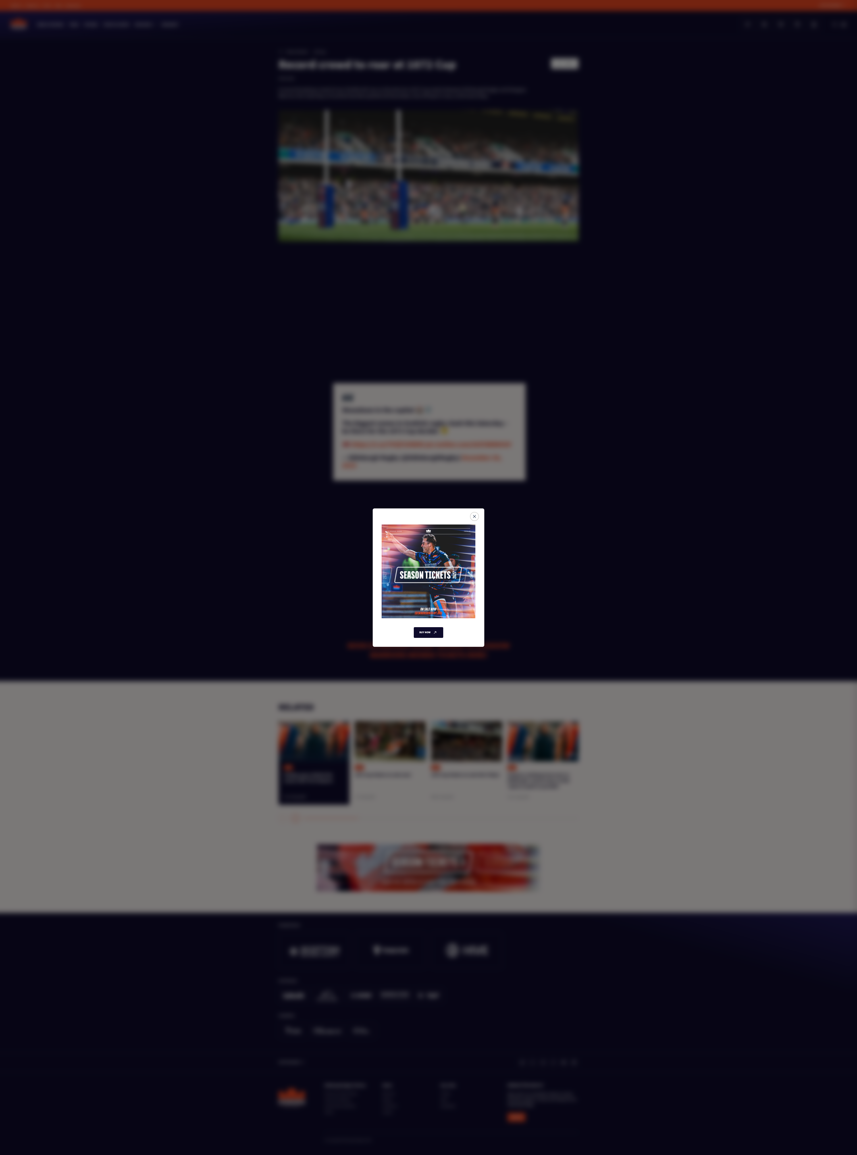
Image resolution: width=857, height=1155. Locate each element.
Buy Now (425, 632)
